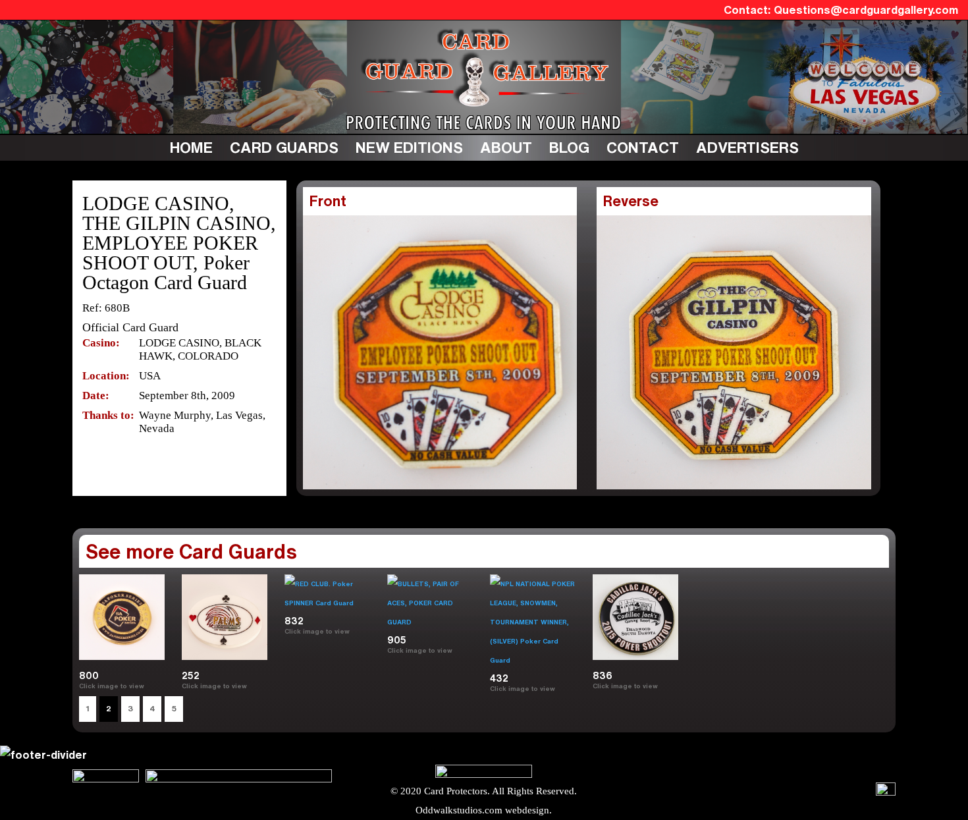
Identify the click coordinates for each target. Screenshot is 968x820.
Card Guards (284, 147)
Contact (642, 147)
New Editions (409, 147)
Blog (569, 147)
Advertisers (747, 147)
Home (191, 147)
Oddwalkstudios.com (459, 810)
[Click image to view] (560, 688)
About (506, 147)
